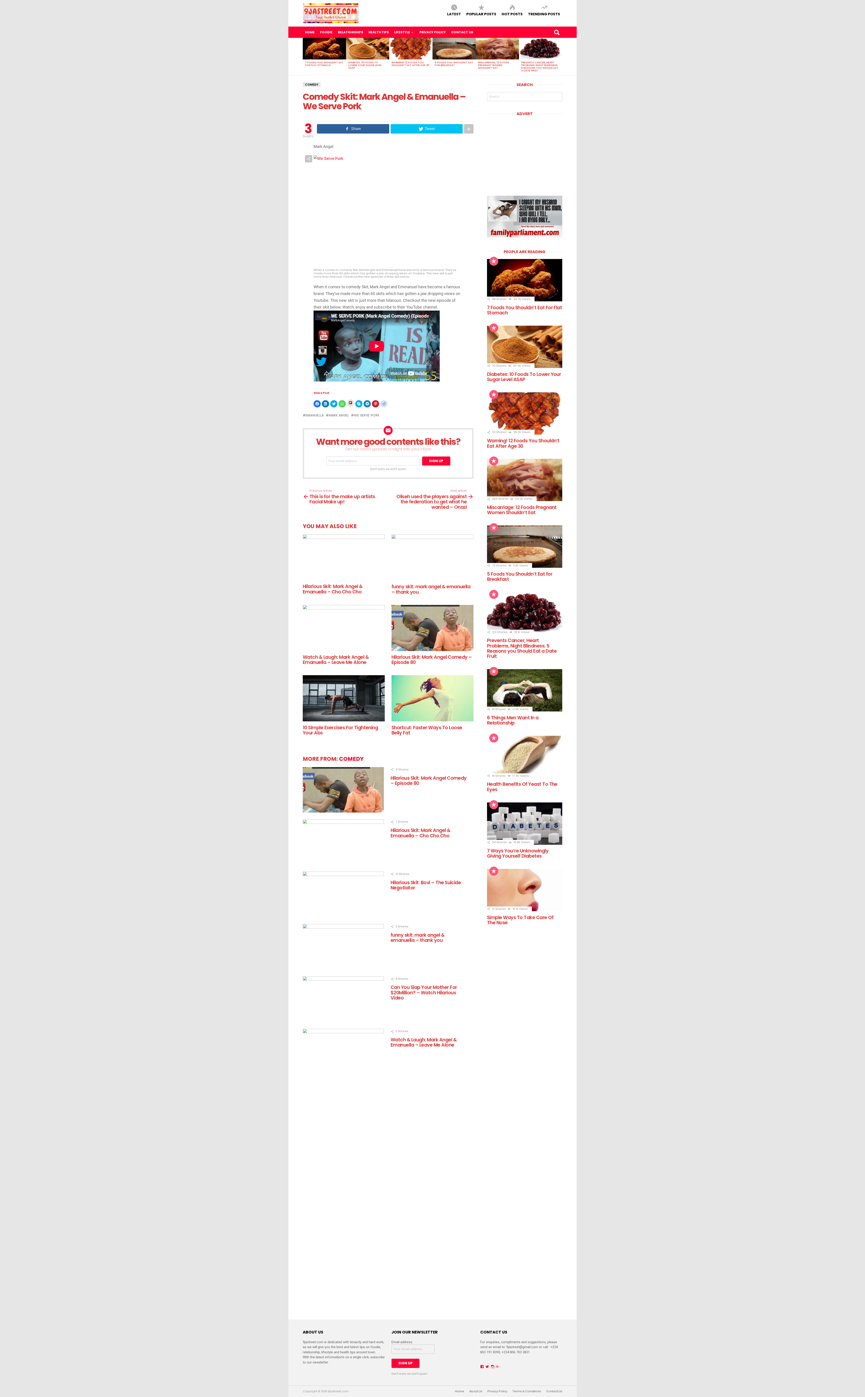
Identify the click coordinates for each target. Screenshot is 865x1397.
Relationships (350, 32)
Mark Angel (339, 415)
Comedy (311, 84)
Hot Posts (512, 13)
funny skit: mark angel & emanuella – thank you (431, 589)
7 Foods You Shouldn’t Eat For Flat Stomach (324, 64)
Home (310, 32)
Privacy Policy (432, 32)
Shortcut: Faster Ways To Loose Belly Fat (427, 730)
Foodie (326, 32)
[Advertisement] (525, 152)
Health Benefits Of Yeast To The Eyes (522, 787)
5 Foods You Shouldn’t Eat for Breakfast (454, 64)
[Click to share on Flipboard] (350, 403)
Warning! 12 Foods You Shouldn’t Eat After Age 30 (410, 64)
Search (556, 32)
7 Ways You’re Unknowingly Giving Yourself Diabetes (518, 853)
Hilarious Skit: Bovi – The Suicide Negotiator (426, 885)
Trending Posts (544, 13)
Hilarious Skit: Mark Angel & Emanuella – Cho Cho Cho (333, 589)
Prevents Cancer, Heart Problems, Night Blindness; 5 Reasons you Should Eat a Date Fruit (539, 66)
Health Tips (379, 32)
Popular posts (481, 13)
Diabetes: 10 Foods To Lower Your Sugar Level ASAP (365, 65)
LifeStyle (402, 32)
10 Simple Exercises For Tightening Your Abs (340, 730)
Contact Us (462, 32)
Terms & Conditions (526, 1391)
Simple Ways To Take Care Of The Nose (520, 920)
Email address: (402, 1342)
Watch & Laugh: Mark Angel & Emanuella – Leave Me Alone (336, 660)
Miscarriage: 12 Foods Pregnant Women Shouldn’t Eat (493, 65)
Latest (454, 13)
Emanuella (315, 415)
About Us (475, 1391)
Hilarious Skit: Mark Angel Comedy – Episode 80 (432, 660)
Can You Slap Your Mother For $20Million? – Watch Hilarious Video (424, 992)
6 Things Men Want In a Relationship (513, 720)
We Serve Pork (366, 415)
